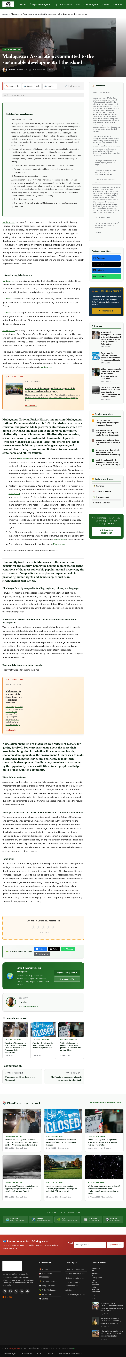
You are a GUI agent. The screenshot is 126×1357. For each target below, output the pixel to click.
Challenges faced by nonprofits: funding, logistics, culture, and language (44, 165)
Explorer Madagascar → (67, 972)
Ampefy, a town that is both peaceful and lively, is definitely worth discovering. (108, 452)
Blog (78, 4)
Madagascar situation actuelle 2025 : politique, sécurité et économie (111, 1320)
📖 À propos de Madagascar (45, 1275)
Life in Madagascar (75, 1294)
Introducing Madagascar (21, 120)
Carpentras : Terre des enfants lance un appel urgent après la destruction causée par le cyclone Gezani (110, 392)
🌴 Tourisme (98, 486)
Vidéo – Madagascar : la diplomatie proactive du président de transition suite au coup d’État (111, 373)
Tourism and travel (75, 1273)
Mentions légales (10, 1353)
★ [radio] (33, 927)
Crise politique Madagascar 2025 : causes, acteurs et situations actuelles (112, 1333)
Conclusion (18, 207)
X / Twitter (101, 264)
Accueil (23, 4)
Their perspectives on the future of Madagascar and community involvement (45, 203)
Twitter (55, 949)
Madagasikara (14, 1348)
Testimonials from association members (30, 176)
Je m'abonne (115, 1245)
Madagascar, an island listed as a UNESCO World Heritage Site (108, 442)
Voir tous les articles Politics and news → (106, 1103)
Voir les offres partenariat (106, 531)
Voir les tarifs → (106, 311)
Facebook (101, 258)
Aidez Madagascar (91, 4)
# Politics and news (101, 503)
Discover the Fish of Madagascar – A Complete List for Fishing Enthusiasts (107, 432)
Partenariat (117, 4)
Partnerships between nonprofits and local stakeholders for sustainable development (106, 172)
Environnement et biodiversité (72, 1284)
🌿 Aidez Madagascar (48, 1290)
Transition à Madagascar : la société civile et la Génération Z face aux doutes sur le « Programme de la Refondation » (111, 338)
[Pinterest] (27, 1291)
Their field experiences (23, 199)
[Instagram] (10, 1291)
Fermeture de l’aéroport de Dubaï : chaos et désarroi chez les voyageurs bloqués (110, 356)
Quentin (23, 1002)
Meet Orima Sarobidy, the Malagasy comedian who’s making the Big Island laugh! (108, 462)
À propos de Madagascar (40, 4)
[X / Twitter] (16, 1291)
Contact (105, 4)
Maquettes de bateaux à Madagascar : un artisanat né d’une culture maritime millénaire (95, 1280)
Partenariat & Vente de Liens (70, 1353)
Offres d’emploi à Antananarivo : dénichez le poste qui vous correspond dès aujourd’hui (112, 1306)
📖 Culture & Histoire (102, 491)
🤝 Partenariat (45, 1294)
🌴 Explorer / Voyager (48, 1281)
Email (70, 1243)
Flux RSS (8, 1297)
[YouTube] (21, 1291)
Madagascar (8, 222)
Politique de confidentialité (33, 1353)
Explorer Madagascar (63, 4)
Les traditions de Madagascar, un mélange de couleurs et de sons (107, 422)
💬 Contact (43, 1298)
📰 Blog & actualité (47, 1285)
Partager (42, 949)
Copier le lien (43, 954)
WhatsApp (69, 949)
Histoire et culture (74, 1278)
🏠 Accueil (43, 1269)
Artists (69, 1290)
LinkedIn (100, 270)
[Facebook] (4, 1291)
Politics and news (11, 49)
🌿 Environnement (101, 497)
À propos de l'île (67, 979)
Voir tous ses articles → (29, 1006)
